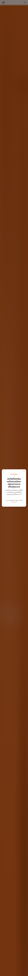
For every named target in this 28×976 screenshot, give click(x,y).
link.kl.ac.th (14, 502)
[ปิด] (24, 471)
